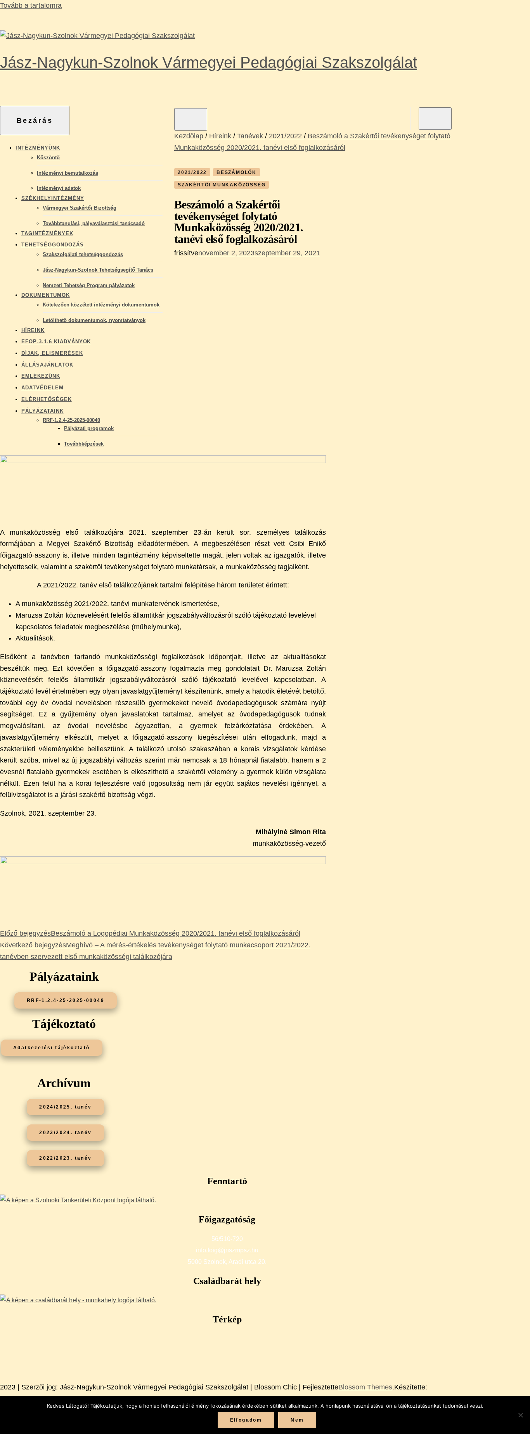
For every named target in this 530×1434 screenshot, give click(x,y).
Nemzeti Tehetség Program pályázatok (89, 285)
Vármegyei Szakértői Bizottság (79, 208)
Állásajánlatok (47, 365)
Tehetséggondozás (52, 245)
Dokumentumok (45, 295)
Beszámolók (236, 172)
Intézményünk (38, 148)
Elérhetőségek (46, 399)
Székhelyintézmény (52, 198)
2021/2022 (192, 172)
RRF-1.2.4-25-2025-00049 (71, 420)
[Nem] (520, 1415)
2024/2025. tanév (65, 1107)
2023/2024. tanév (65, 1132)
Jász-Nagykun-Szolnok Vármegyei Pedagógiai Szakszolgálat (208, 62)
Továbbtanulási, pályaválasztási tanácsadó (94, 223)
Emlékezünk (40, 376)
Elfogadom (246, 1420)
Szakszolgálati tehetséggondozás (83, 254)
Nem (297, 1420)
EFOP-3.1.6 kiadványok (56, 341)
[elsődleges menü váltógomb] (190, 119)
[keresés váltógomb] (435, 118)
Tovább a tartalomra (31, 5)
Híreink (33, 330)
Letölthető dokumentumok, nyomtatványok (94, 320)
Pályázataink (42, 411)
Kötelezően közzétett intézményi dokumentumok (101, 305)
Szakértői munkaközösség (221, 185)
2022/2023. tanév (65, 1158)
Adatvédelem (42, 388)
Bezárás (35, 120)
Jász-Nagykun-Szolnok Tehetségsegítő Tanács (98, 270)
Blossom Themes (365, 1387)
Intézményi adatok (59, 188)
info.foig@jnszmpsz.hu (227, 1250)
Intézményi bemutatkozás (67, 173)
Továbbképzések (84, 444)
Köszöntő (48, 157)
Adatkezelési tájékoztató (51, 1047)
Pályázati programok (89, 428)
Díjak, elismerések (52, 353)
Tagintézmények (47, 233)
